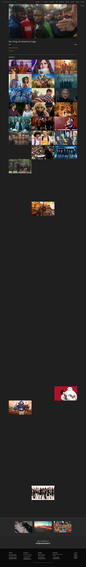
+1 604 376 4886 (56, 557)
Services (82, 2)
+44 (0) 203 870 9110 (13, 557)
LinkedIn (75, 558)
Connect (82, 5)
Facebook (75, 554)
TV (41, 2)
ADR (57, 2)
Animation (51, 2)
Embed (77, 2)
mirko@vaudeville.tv (56, 558)
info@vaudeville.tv (43, 543)
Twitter (75, 555)
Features (46, 2)
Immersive (61, 2)
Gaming (67, 2)
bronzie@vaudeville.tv (13, 558)
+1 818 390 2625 (26, 557)
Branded (37, 2)
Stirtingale (50, 562)
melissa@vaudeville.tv (27, 559)
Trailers (72, 2)
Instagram (75, 557)
